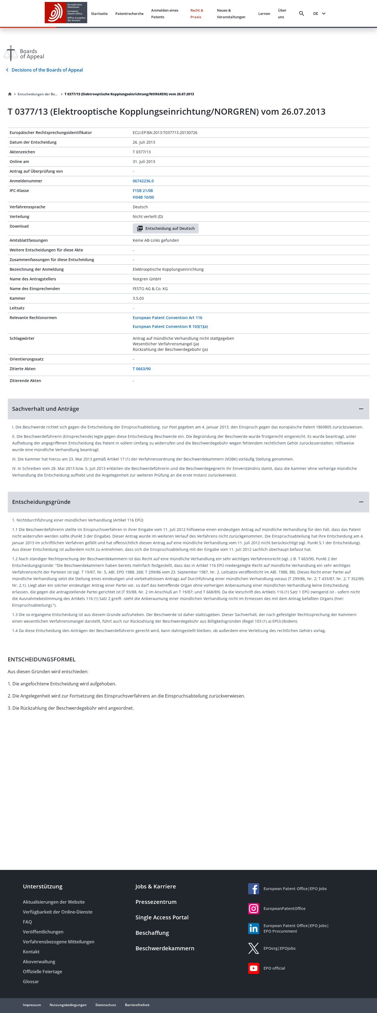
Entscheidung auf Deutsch (170, 228)
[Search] (301, 13)
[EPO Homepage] (66, 13)
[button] (188, 409)
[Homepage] (10, 94)
